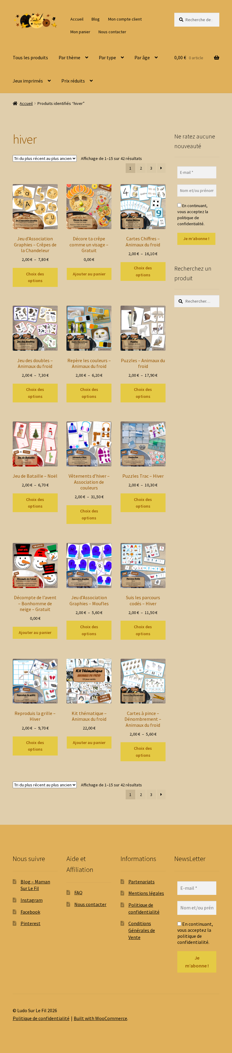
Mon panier (80, 31)
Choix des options (35, 277)
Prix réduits (73, 81)
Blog (96, 19)
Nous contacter (112, 31)
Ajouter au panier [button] (89, 274)
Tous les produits (30, 57)
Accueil (76, 19)
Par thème (69, 57)
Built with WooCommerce (100, 1018)
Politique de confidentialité (41, 1018)
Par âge (142, 57)
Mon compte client (125, 19)
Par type (107, 57)
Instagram (32, 900)
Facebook (30, 912)
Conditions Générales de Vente (141, 930)
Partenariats (141, 882)
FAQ (78, 892)
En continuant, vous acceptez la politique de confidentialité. (192, 214)
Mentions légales (146, 893)
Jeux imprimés (28, 81)
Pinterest (30, 923)
